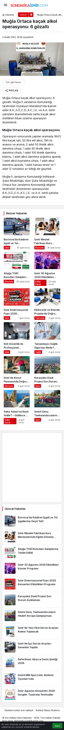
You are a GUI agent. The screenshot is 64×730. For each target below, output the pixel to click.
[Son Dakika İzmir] (29, 4)
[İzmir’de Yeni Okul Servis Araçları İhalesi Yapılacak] (32, 631)
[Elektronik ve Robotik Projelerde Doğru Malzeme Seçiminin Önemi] (47, 304)
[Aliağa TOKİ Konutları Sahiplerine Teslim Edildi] (17, 269)
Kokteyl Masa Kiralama (48, 710)
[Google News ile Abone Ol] (13, 82)
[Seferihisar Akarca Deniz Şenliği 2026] (32, 663)
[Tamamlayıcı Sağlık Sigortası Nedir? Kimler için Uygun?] (47, 338)
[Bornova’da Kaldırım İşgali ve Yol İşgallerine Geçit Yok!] (17, 233)
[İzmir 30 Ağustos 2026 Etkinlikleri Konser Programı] (47, 269)
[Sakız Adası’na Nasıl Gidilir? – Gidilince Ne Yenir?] (17, 407)
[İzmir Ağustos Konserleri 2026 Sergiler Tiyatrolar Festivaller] (32, 694)
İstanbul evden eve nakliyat (19, 710)
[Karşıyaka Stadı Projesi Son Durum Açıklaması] (47, 372)
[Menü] (5, 5)
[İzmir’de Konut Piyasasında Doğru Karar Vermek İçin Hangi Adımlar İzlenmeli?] (17, 372)
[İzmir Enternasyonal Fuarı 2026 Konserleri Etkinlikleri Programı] (17, 304)
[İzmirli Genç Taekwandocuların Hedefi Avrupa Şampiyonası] (47, 407)
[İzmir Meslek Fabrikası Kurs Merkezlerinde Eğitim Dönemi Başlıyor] (47, 233)
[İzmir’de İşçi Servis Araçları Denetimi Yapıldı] (32, 647)
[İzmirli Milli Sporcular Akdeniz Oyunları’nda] (32, 678)
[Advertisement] (32, 467)
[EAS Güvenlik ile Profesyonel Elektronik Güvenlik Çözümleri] (17, 338)
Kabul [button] (57, 726)
